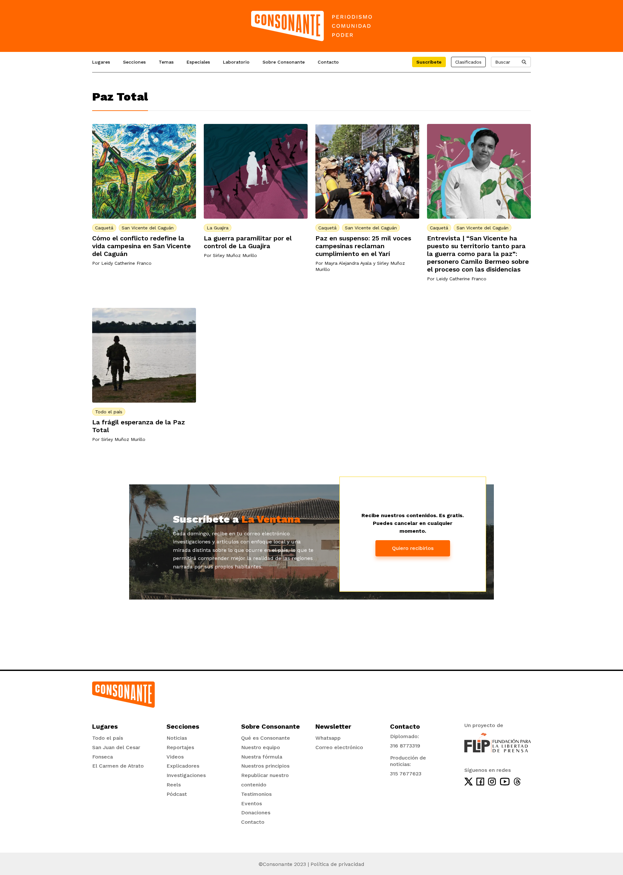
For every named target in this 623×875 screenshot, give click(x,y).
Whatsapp (328, 738)
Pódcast (176, 794)
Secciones (134, 62)
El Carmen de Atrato (118, 766)
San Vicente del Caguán (148, 227)
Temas (166, 62)
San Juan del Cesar (116, 747)
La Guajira (217, 227)
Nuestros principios (265, 766)
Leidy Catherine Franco (126, 263)
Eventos (251, 803)
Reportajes (180, 747)
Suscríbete (429, 62)
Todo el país (108, 411)
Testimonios (256, 794)
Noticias (176, 738)
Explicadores (182, 766)
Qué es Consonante (265, 738)
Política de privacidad (337, 864)
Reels (173, 785)
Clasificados (468, 62)
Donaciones (255, 812)
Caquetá (104, 227)
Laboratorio (236, 62)
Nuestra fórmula (261, 757)
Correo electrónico (339, 747)
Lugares (101, 62)
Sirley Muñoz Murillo (235, 255)
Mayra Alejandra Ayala (348, 263)
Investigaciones (186, 775)
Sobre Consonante (284, 62)
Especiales (198, 62)
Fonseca (102, 757)
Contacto (328, 62)
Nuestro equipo (260, 747)
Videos (175, 757)
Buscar (502, 62)
